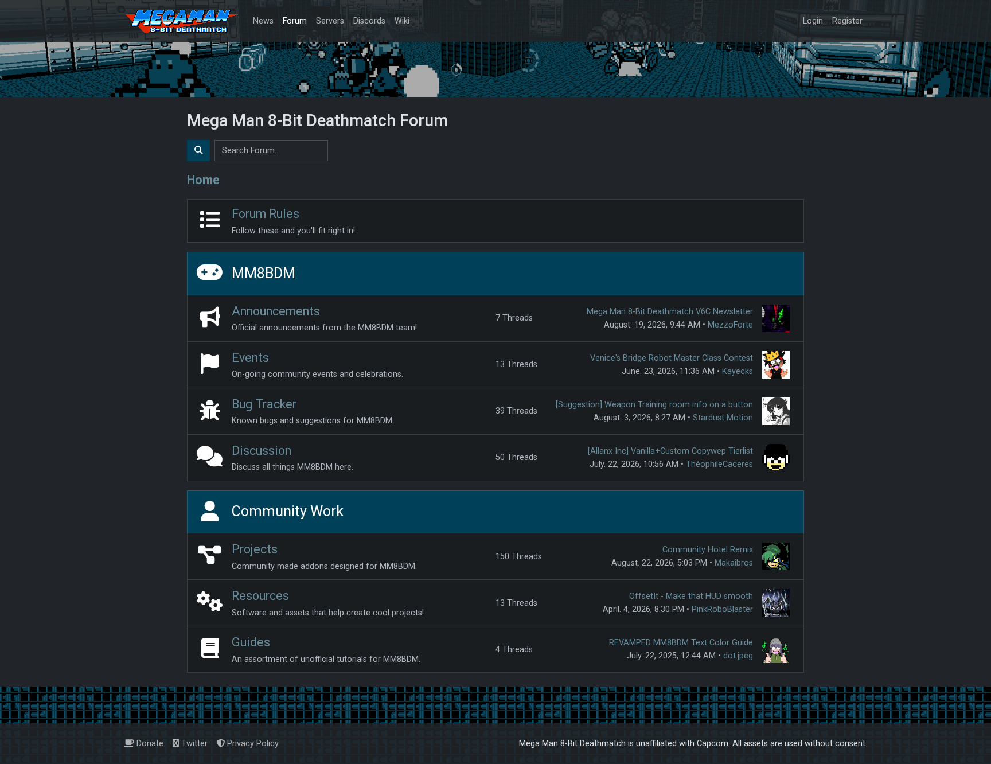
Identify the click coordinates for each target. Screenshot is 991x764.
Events (250, 357)
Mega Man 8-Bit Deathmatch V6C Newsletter (670, 312)
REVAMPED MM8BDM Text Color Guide (681, 643)
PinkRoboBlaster (722, 609)
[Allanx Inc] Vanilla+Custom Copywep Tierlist (670, 451)
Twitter (193, 744)
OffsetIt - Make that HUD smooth (691, 596)
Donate (148, 744)
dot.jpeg (738, 656)
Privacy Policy (252, 744)
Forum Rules (265, 213)
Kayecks (737, 371)
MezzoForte (730, 325)
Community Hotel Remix (707, 550)
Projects (255, 549)
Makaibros (734, 563)
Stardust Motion (723, 418)
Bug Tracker (264, 404)
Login (813, 21)
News (263, 21)
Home (203, 180)
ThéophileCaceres (719, 464)
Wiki (402, 21)
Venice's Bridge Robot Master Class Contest (671, 358)
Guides (251, 642)
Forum (295, 21)
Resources (260, 595)
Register (847, 21)
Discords (369, 21)
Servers (330, 21)
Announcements (276, 311)
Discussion (261, 450)
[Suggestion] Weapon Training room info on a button (654, 405)
